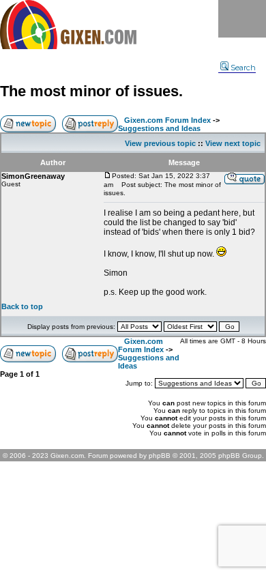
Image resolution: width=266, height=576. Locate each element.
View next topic (233, 143)
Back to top (22, 306)
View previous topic (160, 143)
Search (243, 67)
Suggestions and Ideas (159, 128)
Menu (242, 19)
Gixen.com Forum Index (167, 120)
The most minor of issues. (91, 91)
